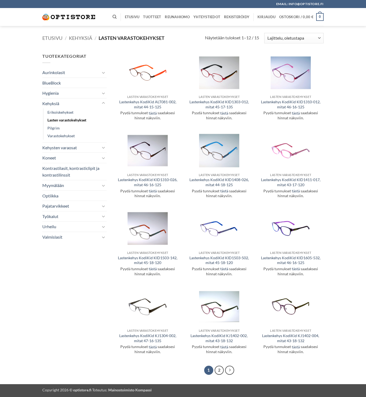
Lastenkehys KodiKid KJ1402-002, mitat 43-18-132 (219, 338)
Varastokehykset (61, 135)
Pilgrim (53, 128)
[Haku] (115, 17)
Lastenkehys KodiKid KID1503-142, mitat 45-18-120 (147, 260)
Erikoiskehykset (60, 112)
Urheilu (49, 226)
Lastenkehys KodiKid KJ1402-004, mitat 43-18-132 (290, 338)
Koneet (49, 157)
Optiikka (50, 195)
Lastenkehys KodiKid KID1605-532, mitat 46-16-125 (290, 260)
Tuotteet (152, 17)
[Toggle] (103, 72)
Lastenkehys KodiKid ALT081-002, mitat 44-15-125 (147, 104)
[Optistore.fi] (69, 17)
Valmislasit (52, 236)
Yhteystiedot (206, 17)
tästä (153, 113)
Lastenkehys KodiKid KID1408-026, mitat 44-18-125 (219, 182)
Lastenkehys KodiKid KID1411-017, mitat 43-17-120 (290, 182)
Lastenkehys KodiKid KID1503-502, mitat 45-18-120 (219, 260)
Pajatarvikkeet (55, 205)
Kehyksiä (80, 38)
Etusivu (132, 17)
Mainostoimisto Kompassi (130, 390)
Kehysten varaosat (59, 147)
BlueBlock (51, 82)
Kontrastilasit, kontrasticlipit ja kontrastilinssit (70, 172)
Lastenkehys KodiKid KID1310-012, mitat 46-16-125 (290, 104)
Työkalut (50, 216)
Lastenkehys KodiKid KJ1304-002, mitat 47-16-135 (147, 338)
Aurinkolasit (53, 72)
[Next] (229, 370)
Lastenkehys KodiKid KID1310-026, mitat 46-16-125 (147, 182)
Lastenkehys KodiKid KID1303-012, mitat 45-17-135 (219, 104)
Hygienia (50, 93)
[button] (266, 17)
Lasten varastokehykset (66, 120)
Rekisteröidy (236, 17)
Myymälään (53, 185)
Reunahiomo (177, 17)
